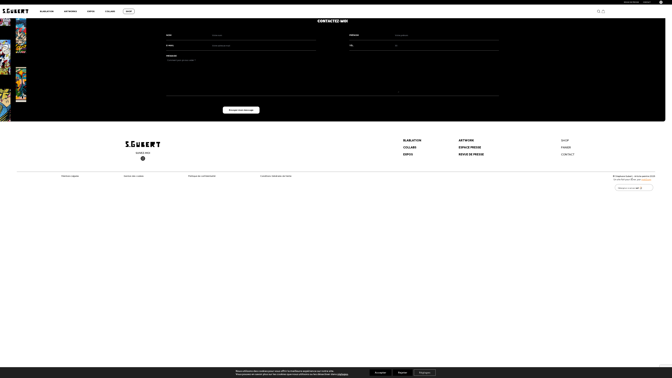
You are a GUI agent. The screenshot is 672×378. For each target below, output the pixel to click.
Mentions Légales (70, 176)
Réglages (424, 372)
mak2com (646, 179)
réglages (342, 374)
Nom (169, 35)
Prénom (354, 35)
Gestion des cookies (134, 176)
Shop (129, 11)
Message (171, 55)
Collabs (110, 11)
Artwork (466, 140)
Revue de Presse (471, 154)
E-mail (170, 45)
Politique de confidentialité (201, 176)
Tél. (351, 45)
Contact (647, 2)
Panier (566, 147)
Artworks (70, 11)
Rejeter (402, 372)
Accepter (380, 372)
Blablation (47, 11)
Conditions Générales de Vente (275, 176)
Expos (90, 11)
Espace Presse (470, 147)
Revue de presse (631, 2)
